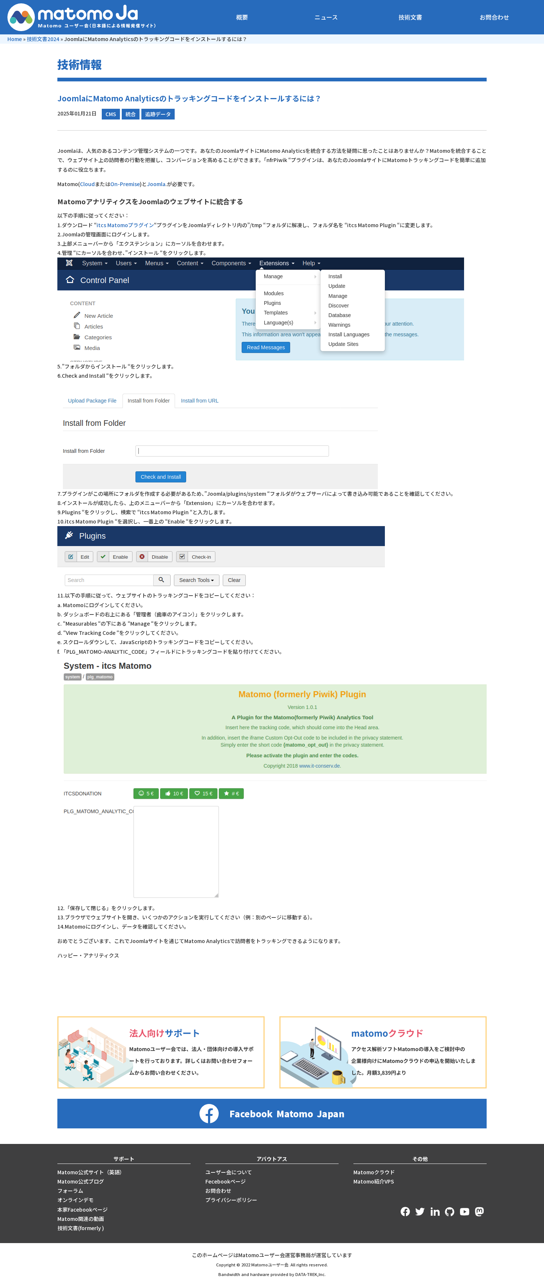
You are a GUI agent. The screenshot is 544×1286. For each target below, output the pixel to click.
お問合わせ (494, 17)
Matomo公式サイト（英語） (91, 1172)
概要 (242, 17)
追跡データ (158, 114)
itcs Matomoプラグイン (125, 225)
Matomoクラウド (374, 1172)
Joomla (156, 184)
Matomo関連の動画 (80, 1218)
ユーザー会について (228, 1172)
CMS (110, 114)
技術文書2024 (43, 39)
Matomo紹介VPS (373, 1181)
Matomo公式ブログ (80, 1181)
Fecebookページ (225, 1181)
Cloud (87, 184)
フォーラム (70, 1190)
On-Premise (125, 184)
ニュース (326, 17)
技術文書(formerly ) (80, 1228)
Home (14, 39)
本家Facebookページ (82, 1209)
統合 (130, 114)
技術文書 (410, 17)
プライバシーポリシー (231, 1199)
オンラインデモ (75, 1199)
